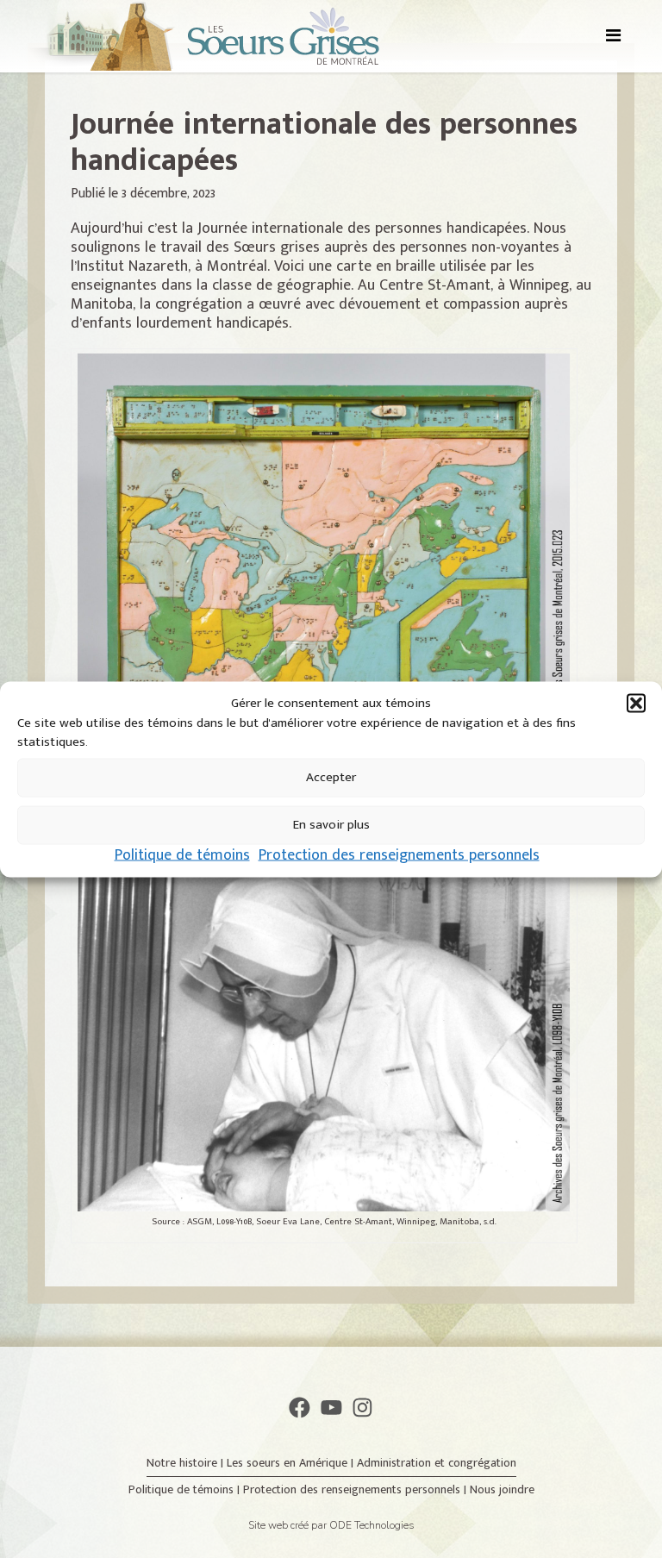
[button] (636, 702)
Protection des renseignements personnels (399, 854)
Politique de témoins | (185, 1489)
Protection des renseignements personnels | (356, 1489)
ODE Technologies (372, 1525)
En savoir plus (331, 824)
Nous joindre (502, 1489)
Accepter (331, 777)
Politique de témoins (182, 854)
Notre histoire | (187, 1463)
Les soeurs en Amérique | (292, 1463)
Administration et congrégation (436, 1463)
